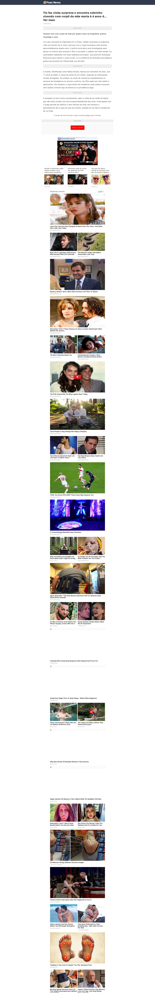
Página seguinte (77, 127)
